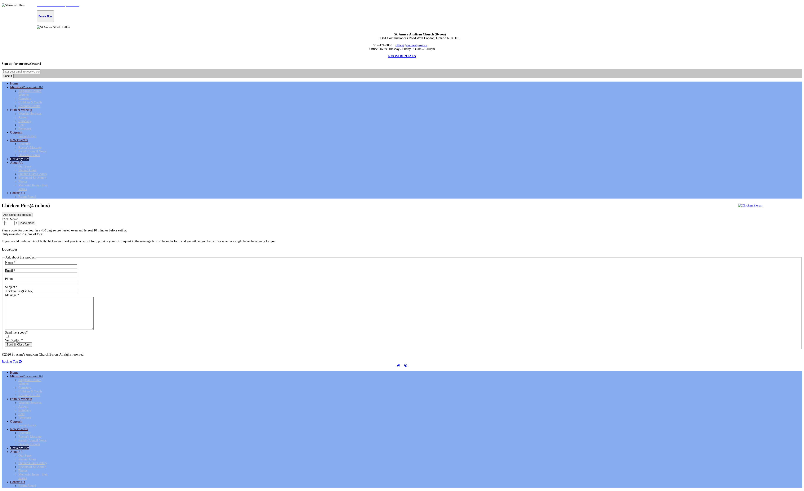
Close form (23, 344)
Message (12, 295)
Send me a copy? (16, 332)
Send (10, 344)
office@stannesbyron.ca (411, 45)
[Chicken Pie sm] (750, 205)
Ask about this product (17, 214)
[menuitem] (14, 83)
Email (10, 270)
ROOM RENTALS (402, 56)
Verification (14, 340)
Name (10, 262)
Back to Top (10, 361)
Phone (9, 279)
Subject (11, 287)
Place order (27, 223)
